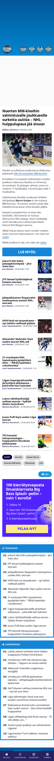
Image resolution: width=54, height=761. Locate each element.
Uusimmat (11, 548)
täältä (5, 237)
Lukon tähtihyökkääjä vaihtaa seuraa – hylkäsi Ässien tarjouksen (16, 401)
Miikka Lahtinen (10, 129)
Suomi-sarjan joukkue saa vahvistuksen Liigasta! (29, 726)
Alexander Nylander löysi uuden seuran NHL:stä (17, 340)
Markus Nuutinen (10, 406)
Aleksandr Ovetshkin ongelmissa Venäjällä (25, 670)
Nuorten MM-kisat (12, 463)
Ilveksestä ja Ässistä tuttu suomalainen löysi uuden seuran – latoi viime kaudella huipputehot (30, 708)
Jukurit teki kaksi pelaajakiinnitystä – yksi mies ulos (16, 263)
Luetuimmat (12, 644)
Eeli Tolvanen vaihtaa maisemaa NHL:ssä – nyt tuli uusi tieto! (30, 690)
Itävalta (18, 457)
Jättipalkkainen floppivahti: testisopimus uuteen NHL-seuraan (19, 300)
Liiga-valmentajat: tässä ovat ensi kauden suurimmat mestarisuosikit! (27, 698)
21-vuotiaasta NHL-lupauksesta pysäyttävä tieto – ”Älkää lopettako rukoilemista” (16, 361)
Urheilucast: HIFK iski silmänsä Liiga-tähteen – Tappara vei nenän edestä (27, 661)
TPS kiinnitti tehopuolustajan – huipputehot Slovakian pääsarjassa (16, 439)
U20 (41, 463)
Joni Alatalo (7, 269)
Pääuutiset (30, 463)
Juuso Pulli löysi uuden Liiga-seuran (19, 418)
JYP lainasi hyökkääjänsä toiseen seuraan (17, 281)
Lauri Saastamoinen (11, 326)
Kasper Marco (33, 457)
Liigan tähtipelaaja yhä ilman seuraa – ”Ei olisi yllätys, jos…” (30, 718)
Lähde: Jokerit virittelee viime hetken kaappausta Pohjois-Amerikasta (28, 653)
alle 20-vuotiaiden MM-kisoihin (30, 173)
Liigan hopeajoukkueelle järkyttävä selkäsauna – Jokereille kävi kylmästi (17, 383)
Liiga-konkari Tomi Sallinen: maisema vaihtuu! (28, 735)
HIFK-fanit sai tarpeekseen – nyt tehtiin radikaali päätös (19, 322)
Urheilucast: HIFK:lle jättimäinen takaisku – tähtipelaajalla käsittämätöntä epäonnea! (30, 680)
